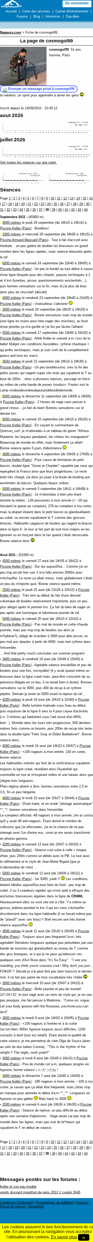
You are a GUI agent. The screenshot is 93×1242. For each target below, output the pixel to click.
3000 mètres (11, 223)
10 (52, 198)
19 (16, 204)
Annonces (52, 16)
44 (86, 210)
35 (27, 210)
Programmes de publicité (54, 1203)
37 (40, 210)
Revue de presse (12, 1206)
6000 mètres (11, 263)
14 (78, 198)
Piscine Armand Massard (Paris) (24, 240)
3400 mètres (11, 659)
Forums (22, 16)
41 (66, 210)
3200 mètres (11, 844)
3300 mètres (11, 234)
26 (62, 204)
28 (74, 204)
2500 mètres (11, 590)
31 (2, 210)
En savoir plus (64, 1237)
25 (55, 204)
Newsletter (36, 1206)
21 (29, 204)
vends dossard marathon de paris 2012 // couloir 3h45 (40, 1192)
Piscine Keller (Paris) (16, 228)
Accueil (11, 11)
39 (53, 210)
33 (15, 210)
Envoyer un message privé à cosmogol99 (41, 89)
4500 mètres (11, 561)
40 (60, 210)
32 (8, 210)
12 (65, 198)
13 (71, 198)
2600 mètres (11, 309)
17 (3, 204)
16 (91, 198)
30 (87, 204)
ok (83, 1237)
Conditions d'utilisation (16, 1203)
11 (58, 198)
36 (34, 210)
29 (81, 204)
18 (10, 204)
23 (42, 204)
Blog (36, 16)
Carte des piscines (36, 11)
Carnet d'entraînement (72, 11)
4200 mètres (11, 699)
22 (36, 204)
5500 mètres (11, 333)
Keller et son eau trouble (18, 1187)
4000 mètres (11, 298)
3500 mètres (11, 361)
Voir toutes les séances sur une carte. (28, 162)
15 (84, 198)
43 (79, 210)
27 (68, 204)
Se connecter (77, 3)
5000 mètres (11, 396)
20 (23, 204)
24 (49, 204)
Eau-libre (72, 16)
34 (21, 210)
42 (73, 210)
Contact (82, 1203)
